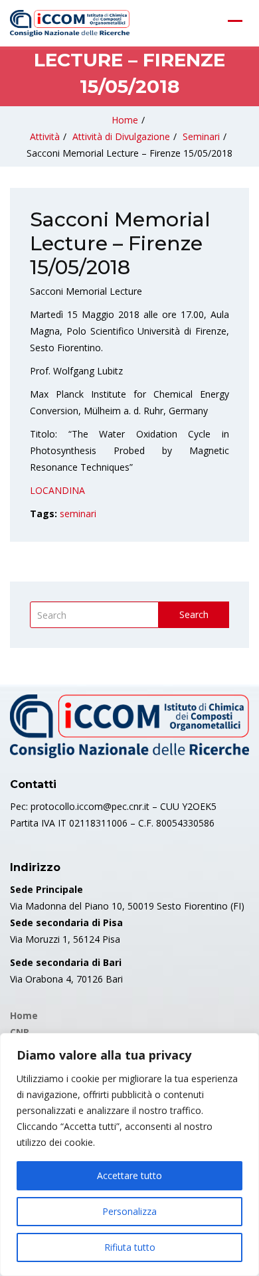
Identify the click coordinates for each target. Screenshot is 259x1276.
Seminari (201, 136)
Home (125, 120)
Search (194, 614)
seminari (78, 513)
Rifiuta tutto (129, 1247)
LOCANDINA (57, 490)
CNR (19, 1032)
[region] (129, 1154)
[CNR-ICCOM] (69, 23)
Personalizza (129, 1211)
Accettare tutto (129, 1175)
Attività (45, 136)
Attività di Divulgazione (121, 136)
